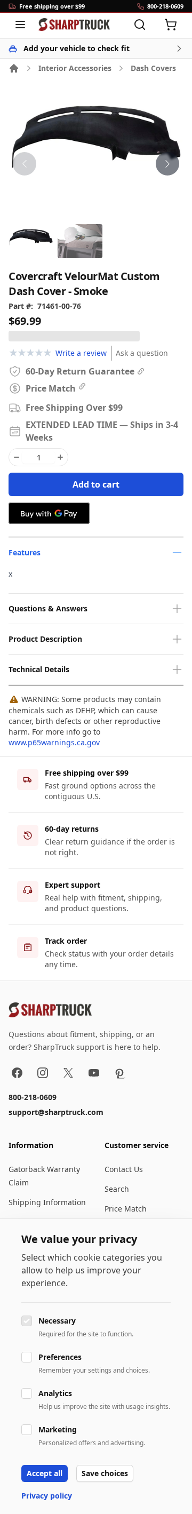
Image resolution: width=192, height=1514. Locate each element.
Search (117, 1189)
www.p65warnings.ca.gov (54, 742)
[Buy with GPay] (49, 513)
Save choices (105, 1473)
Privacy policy (46, 1496)
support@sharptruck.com (56, 1112)
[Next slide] (167, 164)
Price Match (126, 1209)
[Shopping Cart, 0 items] (170, 24)
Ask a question (142, 353)
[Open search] (139, 24)
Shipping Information (47, 1202)
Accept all (44, 1473)
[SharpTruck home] (74, 24)
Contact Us (124, 1169)
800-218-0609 (33, 1097)
